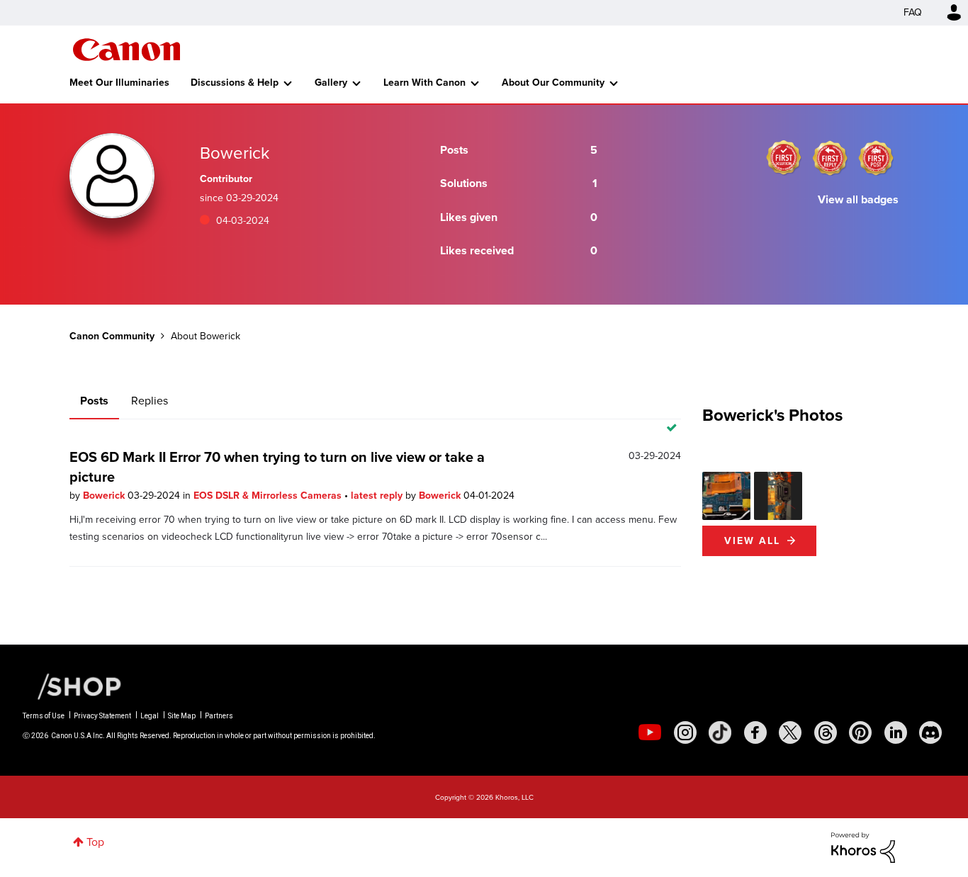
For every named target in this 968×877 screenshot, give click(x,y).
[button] (726, 496)
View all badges (858, 199)
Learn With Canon (424, 82)
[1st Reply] (830, 158)
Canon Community (126, 50)
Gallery (331, 82)
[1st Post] (876, 158)
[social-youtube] (649, 732)
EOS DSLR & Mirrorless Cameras (268, 495)
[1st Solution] (783, 158)
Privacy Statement (102, 716)
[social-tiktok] (720, 732)
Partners (219, 716)
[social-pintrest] (860, 732)
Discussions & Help (234, 82)
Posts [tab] (94, 400)
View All (752, 540)
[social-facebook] (755, 732)
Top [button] (95, 842)
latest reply (378, 495)
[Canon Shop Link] (72, 685)
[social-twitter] (790, 732)
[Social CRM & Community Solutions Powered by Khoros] (863, 846)
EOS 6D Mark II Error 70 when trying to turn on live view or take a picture (277, 466)
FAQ (913, 12)
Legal (149, 716)
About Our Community (553, 82)
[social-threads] (825, 732)
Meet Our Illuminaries (119, 82)
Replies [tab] (149, 400)
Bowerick (105, 495)
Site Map (182, 716)
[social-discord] (930, 732)
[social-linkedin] (895, 732)
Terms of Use (43, 716)
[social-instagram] (685, 732)
